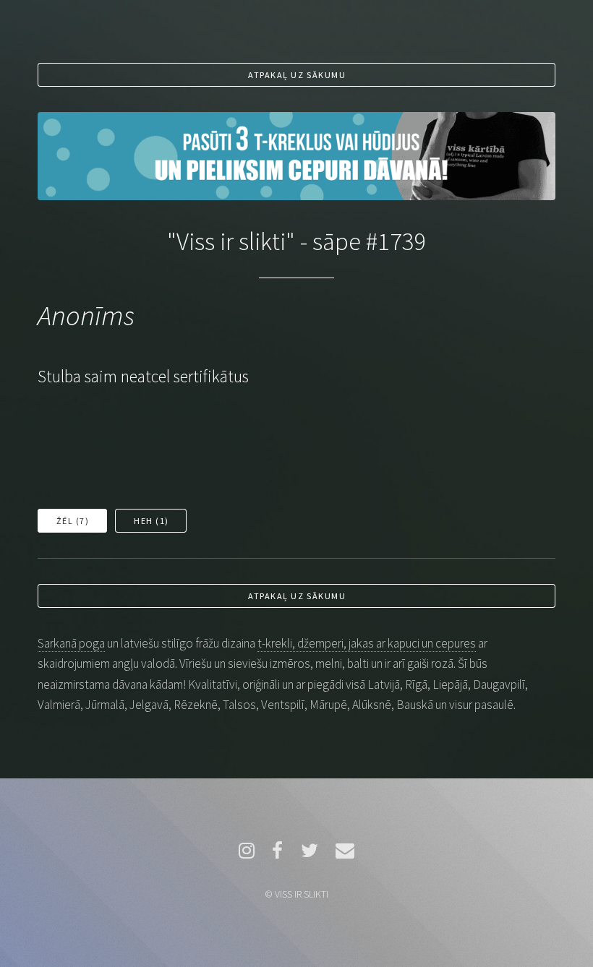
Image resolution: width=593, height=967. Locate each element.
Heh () (151, 520)
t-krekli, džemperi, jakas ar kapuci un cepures (366, 643)
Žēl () (73, 520)
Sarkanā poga (71, 643)
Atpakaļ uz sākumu (297, 74)
